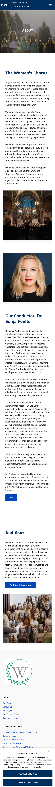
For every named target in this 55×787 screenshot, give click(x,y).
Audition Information (20, 585)
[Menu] (50, 5)
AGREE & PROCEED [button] (28, 782)
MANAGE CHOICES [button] (27, 773)
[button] (49, 750)
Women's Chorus (20, 6)
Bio (11, 497)
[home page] (5, 5)
